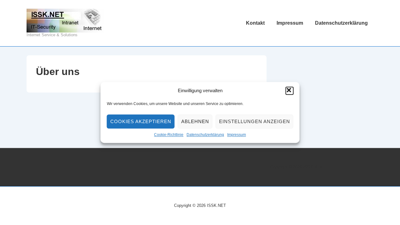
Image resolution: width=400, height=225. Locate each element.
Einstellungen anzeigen (254, 121)
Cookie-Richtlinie (168, 135)
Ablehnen (195, 121)
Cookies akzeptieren (140, 121)
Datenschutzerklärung (205, 135)
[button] (289, 91)
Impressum (236, 135)
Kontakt (255, 23)
